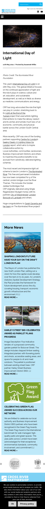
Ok (12, 504)
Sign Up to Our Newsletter (35, 8)
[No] (42, 495)
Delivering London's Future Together (19, 483)
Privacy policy (27, 504)
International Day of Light (24, 84)
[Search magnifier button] (40, 4)
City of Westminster (19, 195)
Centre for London (29, 139)
